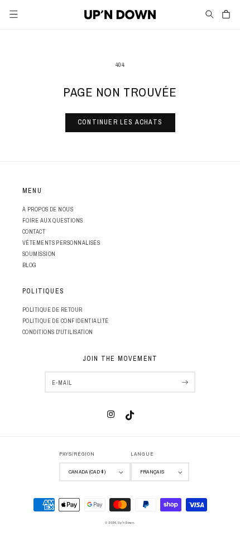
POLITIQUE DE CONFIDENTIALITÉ (65, 321)
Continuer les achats (120, 122)
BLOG (29, 265)
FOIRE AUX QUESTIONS (52, 220)
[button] (209, 14)
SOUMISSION (39, 254)
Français (152, 471)
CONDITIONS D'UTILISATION (57, 332)
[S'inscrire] (185, 382)
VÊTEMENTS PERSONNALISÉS (61, 243)
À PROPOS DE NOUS (47, 209)
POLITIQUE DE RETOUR (52, 309)
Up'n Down (126, 522)
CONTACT (33, 231)
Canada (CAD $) (87, 471)
